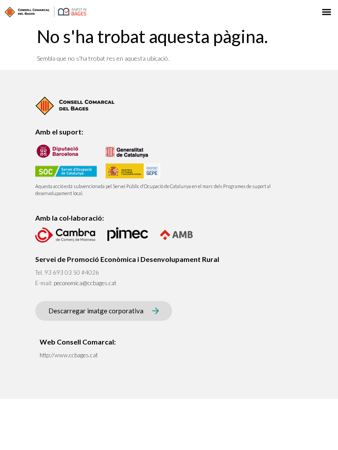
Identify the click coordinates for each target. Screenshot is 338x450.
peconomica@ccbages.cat (85, 283)
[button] (326, 11)
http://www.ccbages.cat (69, 355)
